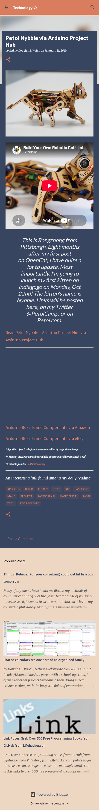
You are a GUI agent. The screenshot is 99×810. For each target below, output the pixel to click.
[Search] (92, 7)
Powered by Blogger (52, 794)
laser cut (82, 489)
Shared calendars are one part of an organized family (43, 660)
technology (29, 503)
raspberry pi (46, 496)
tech (11, 503)
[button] (8, 60)
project (26, 496)
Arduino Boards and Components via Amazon (48, 427)
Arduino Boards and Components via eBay (45, 438)
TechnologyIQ (25, 7)
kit (67, 489)
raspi (86, 496)
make (11, 496)
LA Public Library (36, 464)
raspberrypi (68, 496)
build (29, 489)
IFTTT (56, 489)
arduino (13, 489)
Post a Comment (20, 538)
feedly (43, 489)
